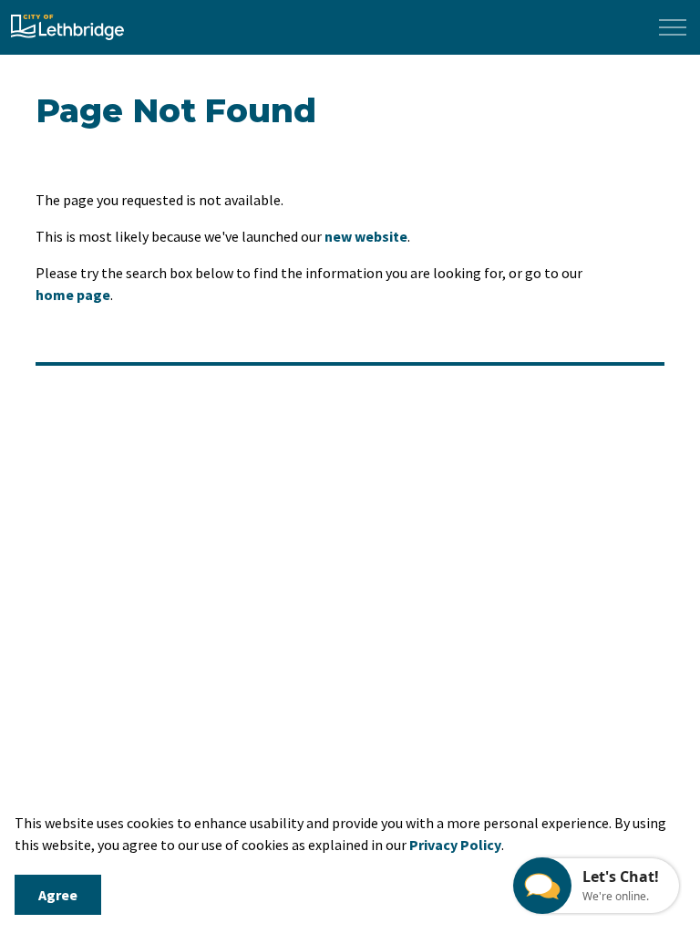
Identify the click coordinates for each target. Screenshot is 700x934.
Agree (57, 895)
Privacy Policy (455, 844)
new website (365, 236)
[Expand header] (672, 27)
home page (73, 294)
